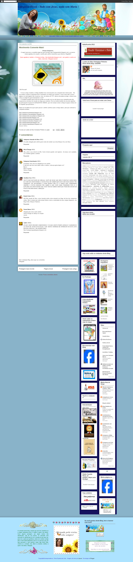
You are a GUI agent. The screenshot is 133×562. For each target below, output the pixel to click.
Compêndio (85, 438)
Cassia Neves (27, 209)
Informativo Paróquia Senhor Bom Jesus (99, 181)
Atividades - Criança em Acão (92, 168)
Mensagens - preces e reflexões (96, 186)
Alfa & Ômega (27, 149)
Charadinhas (85, 173)
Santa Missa (106, 197)
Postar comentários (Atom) (50, 274)
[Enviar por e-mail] (57, 130)
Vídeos (90, 202)
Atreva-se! (105, 328)
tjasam (80, 558)
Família (101, 179)
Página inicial (48, 269)
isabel (25, 222)
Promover (103, 195)
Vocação (85, 202)
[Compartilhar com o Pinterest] (64, 130)
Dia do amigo (96, 176)
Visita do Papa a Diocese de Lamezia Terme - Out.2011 (108, 391)
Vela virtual (85, 424)
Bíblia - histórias (90, 170)
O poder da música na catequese (103, 190)
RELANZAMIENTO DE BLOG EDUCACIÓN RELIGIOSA (108, 461)
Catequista (111, 171)
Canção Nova (106, 336)
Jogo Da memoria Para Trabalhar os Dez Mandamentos (108, 445)
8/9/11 (41, 139)
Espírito (105, 177)
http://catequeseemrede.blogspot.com (29, 117)
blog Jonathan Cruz (41, 93)
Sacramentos (86, 197)
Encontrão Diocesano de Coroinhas (95, 177)
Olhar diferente (104, 192)
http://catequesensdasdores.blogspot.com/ (30, 121)
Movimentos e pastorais (89, 189)
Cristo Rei (105, 451)
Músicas (98, 189)
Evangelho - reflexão (93, 179)
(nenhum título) (110, 274)
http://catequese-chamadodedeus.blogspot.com (31, 114)
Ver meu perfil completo (96, 70)
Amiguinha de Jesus (108, 397)
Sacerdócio (111, 196)
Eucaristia (85, 179)
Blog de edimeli (106, 403)
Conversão (105, 175)
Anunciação (85, 167)
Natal (103, 189)
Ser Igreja (105, 199)
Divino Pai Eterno (107, 339)
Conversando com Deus (95, 175)
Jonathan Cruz (28, 178)
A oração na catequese (91, 166)
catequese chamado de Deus (32, 139)
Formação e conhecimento (92, 180)
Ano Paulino (98, 166)
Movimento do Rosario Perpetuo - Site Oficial (107, 373)
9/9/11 (33, 209)
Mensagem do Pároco (107, 184)
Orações (88, 193)
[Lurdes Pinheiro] (89, 363)
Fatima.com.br (106, 342)
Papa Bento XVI (95, 193)
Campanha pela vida (88, 171)
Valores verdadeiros (109, 201)
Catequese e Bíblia (107, 435)
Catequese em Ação (108, 442)
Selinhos (98, 200)
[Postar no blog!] (58, 130)
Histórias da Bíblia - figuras (110, 309)
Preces (99, 195)
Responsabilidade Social (101, 196)
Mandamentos (108, 183)
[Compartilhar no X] (60, 130)
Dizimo (106, 176)
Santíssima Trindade (90, 199)
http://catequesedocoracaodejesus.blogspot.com (32, 116)
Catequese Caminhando (30, 161)
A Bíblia (84, 166)
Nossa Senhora (90, 190)
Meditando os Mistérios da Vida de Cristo (110, 293)
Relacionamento (110, 195)
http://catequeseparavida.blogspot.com (29, 122)
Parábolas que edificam (107, 193)
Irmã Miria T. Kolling (108, 352)
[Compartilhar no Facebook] (62, 130)
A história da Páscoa (107, 398)
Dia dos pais (102, 176)
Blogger (92, 558)
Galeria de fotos (102, 180)
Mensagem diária (95, 184)
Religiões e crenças (88, 196)
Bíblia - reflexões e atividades (104, 170)
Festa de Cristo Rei (110, 283)
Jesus (110, 181)
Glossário (109, 180)
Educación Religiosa (108, 458)
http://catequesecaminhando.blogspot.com (30, 112)
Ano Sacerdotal (105, 166)
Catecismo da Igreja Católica (101, 171)
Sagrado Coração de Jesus (96, 197)
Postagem (95, 195)
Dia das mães (89, 176)
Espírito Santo (110, 177)
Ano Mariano (104, 318)
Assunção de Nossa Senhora (95, 167)
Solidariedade (89, 201)
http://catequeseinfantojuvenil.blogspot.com (30, 119)
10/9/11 (29, 222)
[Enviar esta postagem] (53, 130)
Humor (88, 181)
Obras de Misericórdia (95, 192)
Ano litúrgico (111, 166)
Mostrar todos (111, 376)
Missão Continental (109, 187)
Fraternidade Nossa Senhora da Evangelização (108, 347)
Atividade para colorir (108, 167)
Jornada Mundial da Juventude (97, 183)
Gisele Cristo (27, 196)
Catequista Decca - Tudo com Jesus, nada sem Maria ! (48, 7)
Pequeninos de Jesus (87, 195)
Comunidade (85, 175)
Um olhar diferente (98, 201)
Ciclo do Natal (109, 173)
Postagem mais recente (26, 269)
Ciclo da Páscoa (96, 173)
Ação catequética (105, 168)
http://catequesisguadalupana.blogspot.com (30, 124)
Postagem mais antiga (69, 269)
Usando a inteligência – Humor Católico (111, 267)
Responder (26, 144)
